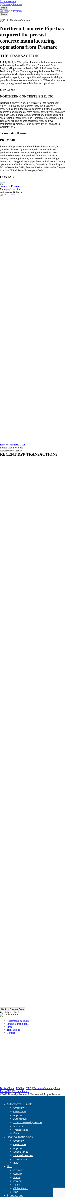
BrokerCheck (7, 1088)
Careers (17, 1181)
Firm (9, 1166)
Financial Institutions (20, 1137)
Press (16, 1177)
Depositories (20, 1151)
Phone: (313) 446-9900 (12, 1060)
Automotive (20, 1118)
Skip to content (8, 1)
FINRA (20, 1088)
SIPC (29, 1088)
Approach (18, 1115)
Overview (18, 1107)
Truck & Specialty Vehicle (27, 1122)
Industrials (19, 1126)
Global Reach (20, 1188)
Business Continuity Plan (46, 1088)
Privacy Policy (21, 1091)
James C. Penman (10, 186)
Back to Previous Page (12, 1009)
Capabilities (19, 1111)
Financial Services (23, 1155)
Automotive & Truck (19, 1104)
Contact (17, 1173)
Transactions (20, 1129)
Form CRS (6, 1091)
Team (16, 1184)
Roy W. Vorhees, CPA (12, 444)
